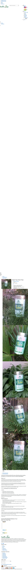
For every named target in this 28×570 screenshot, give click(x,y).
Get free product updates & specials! (6, 564)
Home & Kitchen (5, 277)
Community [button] (4, 554)
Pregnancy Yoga (4, 558)
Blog (1, 2)
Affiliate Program (3, 0)
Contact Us (26, 17)
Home (3, 276)
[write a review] (13, 283)
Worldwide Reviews (16, 281)
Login (25, 11)
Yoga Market (4, 553)
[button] (24, 5)
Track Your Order (3, 1)
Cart (24, 19)
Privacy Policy (4, 549)
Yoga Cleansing (4, 556)
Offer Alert (3, 559)
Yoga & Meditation (5, 557)
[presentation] (0, 274)
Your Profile (26, 12)
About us (3, 546)
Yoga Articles (4, 555)
